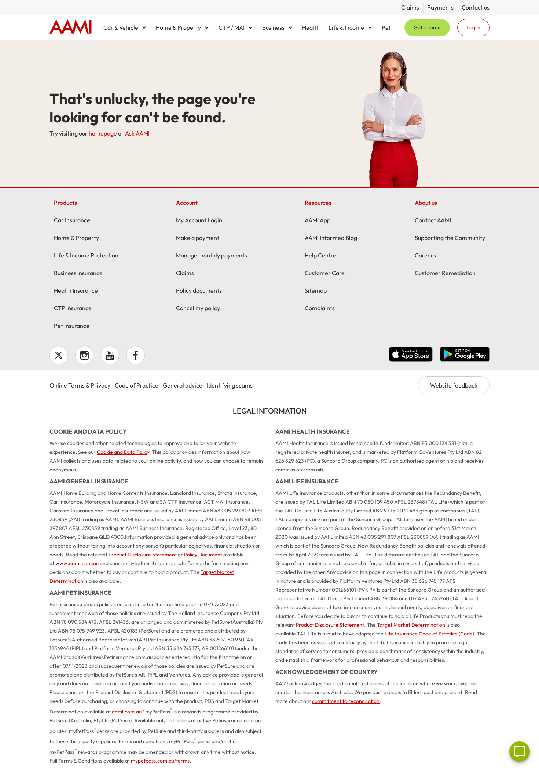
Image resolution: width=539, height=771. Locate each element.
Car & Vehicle (120, 27)
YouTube (110, 355)
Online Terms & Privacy (80, 385)
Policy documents (199, 290)
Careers (425, 255)
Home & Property (178, 27)
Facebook (135, 355)
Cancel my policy (198, 308)
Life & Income (346, 27)
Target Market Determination (411, 625)
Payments (440, 7)
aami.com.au (127, 711)
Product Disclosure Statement (143, 554)
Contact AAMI (433, 220)
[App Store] (411, 355)
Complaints (320, 308)
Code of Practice (136, 385)
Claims (410, 7)
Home (71, 27)
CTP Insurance (73, 308)
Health (311, 27)
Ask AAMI (137, 133)
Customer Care (325, 273)
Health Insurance (76, 290)
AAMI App (317, 220)
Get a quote (427, 27)
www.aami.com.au (77, 563)
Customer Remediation (445, 273)
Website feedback (453, 385)
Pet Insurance (71, 325)
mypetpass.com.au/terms (160, 760)
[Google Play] (464, 355)
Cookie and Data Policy (123, 452)
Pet (386, 27)
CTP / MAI (232, 27)
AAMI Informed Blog (331, 237)
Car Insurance (72, 220)
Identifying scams (230, 385)
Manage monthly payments (211, 255)
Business (273, 27)
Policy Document (203, 554)
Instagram (84, 355)
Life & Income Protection (86, 255)
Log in (473, 27)
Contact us (475, 7)
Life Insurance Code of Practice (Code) (429, 633)
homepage (103, 133)
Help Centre (320, 255)
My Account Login (199, 220)
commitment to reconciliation (346, 701)
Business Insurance (78, 273)
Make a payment (197, 237)
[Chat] (519, 751)
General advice (182, 385)
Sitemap (316, 290)
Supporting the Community (450, 237)
